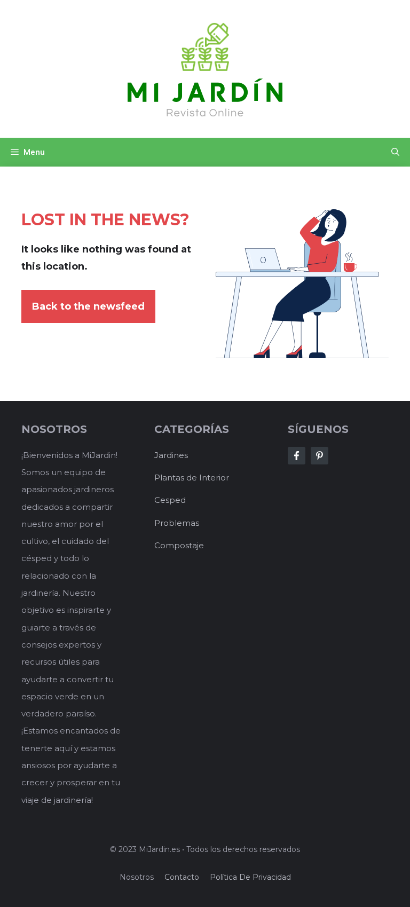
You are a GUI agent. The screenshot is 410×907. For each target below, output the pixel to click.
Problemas (176, 523)
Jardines (171, 455)
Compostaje (179, 545)
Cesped (170, 500)
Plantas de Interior (191, 477)
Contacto (181, 877)
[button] (395, 152)
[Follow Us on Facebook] (296, 455)
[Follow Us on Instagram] (319, 455)
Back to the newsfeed (88, 306)
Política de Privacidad (250, 877)
